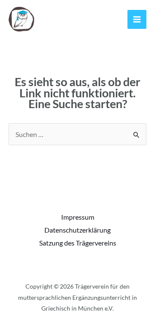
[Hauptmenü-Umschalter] (136, 19)
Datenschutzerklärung (77, 230)
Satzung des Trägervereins (77, 243)
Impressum (77, 217)
